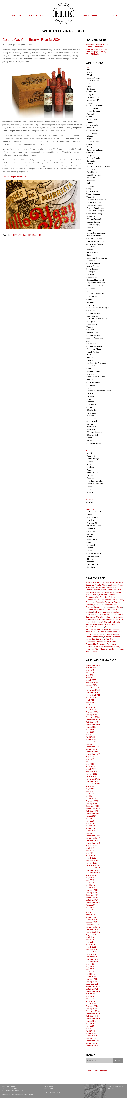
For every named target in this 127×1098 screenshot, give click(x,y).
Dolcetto (112, 597)
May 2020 (90, 823)
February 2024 (92, 712)
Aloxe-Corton (92, 252)
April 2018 (90, 885)
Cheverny (90, 310)
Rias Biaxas (91, 567)
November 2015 (93, 956)
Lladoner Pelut (92, 609)
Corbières (90, 288)
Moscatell (101, 619)
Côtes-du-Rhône (93, 382)
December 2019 (92, 835)
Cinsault (94, 594)
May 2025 (90, 675)
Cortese (111, 594)
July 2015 (90, 966)
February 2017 (92, 919)
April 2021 (90, 796)
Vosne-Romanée (93, 194)
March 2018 (91, 887)
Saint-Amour (91, 133)
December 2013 (92, 1011)
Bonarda (96, 589)
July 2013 (90, 1023)
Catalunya (90, 531)
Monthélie (90, 246)
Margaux (90, 94)
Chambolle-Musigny (95, 213)
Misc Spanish (92, 517)
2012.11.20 (16, 235)
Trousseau (90, 649)
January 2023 (91, 744)
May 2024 (90, 704)
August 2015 (91, 964)
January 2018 (91, 892)
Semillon (99, 641)
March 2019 (91, 858)
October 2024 (92, 692)
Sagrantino (90, 639)
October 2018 (92, 870)
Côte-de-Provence (94, 366)
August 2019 (91, 845)
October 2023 (92, 722)
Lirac (88, 399)
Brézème (90, 415)
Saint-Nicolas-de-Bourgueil (98, 307)
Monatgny (90, 186)
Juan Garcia (117, 607)
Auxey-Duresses (93, 266)
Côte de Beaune (93, 222)
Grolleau (89, 607)
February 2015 (92, 979)
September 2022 (93, 754)
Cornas (89, 407)
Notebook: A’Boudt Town (97, 44)
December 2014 (92, 984)
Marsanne (90, 614)
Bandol (89, 357)
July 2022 (90, 759)
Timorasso (111, 644)
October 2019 (92, 840)
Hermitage (91, 413)
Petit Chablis (91, 172)
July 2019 (90, 848)
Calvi (97, 592)
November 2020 (93, 808)
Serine (106, 641)
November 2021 (93, 779)
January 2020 (91, 833)
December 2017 (92, 895)
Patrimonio (91, 426)
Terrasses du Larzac (94, 285)
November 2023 (93, 719)
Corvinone (90, 597)
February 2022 (92, 771)
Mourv (109, 619)
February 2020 (92, 830)
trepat (116, 646)
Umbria (89, 492)
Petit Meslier (106, 629)
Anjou (88, 341)
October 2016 (92, 929)
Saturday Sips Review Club (97, 49)
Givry (88, 188)
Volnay (89, 230)
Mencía (99, 617)
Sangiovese (100, 639)
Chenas (89, 144)
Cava (88, 542)
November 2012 (93, 1043)
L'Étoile (89, 75)
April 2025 (90, 677)
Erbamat (89, 599)
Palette (89, 360)
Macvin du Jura (92, 80)
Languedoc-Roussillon (95, 282)
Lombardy (90, 467)
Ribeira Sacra (92, 564)
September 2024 (93, 695)
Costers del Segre (93, 553)
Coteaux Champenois (95, 280)
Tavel (88, 388)
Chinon (89, 299)
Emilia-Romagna (93, 458)
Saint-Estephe (92, 125)
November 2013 (93, 1013)
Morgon (90, 155)
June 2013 (90, 1026)
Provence (90, 354)
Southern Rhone (93, 371)
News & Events (89, 15)
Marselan (99, 614)
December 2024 (92, 687)
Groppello (98, 607)
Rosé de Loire (92, 332)
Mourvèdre (118, 619)
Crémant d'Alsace (93, 443)
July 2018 (90, 877)
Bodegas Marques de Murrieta (14, 176)
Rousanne (116, 636)
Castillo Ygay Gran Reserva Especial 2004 (31, 40)
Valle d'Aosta (92, 472)
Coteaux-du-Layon (94, 346)
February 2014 (92, 1006)
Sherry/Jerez (91, 539)
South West (91, 429)
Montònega (91, 619)
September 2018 (93, 872)
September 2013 (93, 1018)
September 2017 (93, 902)
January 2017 (91, 922)
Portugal (89, 499)
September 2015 (93, 961)
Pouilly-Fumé (92, 324)
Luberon (90, 374)
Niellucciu (102, 624)
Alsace (89, 440)
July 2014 (90, 996)
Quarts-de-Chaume (94, 349)
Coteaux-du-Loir (93, 313)
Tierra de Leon (92, 556)
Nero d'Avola (91, 624)
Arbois (89, 72)
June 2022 (90, 761)
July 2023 (90, 729)
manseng (106, 612)
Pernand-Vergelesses (95, 235)
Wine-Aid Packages (94, 54)
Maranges (90, 271)
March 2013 (91, 1033)
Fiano (96, 599)
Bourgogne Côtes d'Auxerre (98, 166)
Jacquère (107, 607)
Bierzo (89, 536)
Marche (89, 461)
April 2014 (90, 1001)
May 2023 (90, 734)
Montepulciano (117, 617)
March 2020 (91, 828)
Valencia (90, 561)
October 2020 (92, 811)
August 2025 (91, 667)
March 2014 (91, 1003)
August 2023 (91, 727)
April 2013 (90, 1031)
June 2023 (90, 732)
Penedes (90, 520)
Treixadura (108, 646)
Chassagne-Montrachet (96, 258)
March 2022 (91, 769)
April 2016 (90, 944)
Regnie (89, 138)
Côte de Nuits (92, 191)
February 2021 (92, 801)
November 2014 (93, 986)
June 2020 (90, 821)
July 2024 (90, 700)
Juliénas (89, 136)
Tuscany (90, 475)
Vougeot (90, 197)
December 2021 (92, 776)
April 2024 (90, 707)
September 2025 (93, 665)
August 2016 (91, 934)
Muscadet (90, 302)
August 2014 (91, 994)
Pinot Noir (107, 634)
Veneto (89, 470)
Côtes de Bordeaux (94, 105)
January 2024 (91, 714)
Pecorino (109, 627)
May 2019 (90, 853)
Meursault (90, 260)
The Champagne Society (96, 51)
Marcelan (115, 612)
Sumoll (113, 641)
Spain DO (27, 235)
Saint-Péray (91, 418)
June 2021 (90, 791)
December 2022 (92, 746)
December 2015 (92, 954)
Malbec (89, 612)
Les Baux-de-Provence (96, 363)
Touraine (90, 305)
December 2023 (92, 717)
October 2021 (92, 781)
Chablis (89, 163)
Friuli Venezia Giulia (94, 483)
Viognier (120, 649)
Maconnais (113, 609)
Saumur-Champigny (94, 338)
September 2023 (93, 724)
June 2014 (90, 998)
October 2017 (92, 900)
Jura (88, 69)
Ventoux (90, 379)
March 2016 (91, 947)
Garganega (90, 602)
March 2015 (91, 976)
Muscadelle (90, 622)
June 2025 (90, 672)
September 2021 (93, 784)
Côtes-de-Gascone (94, 432)
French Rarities (92, 352)
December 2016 (92, 924)
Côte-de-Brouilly (93, 130)
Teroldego (101, 644)
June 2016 (90, 939)
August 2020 (91, 816)
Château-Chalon (93, 78)
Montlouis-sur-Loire (95, 294)
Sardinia (89, 486)
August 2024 (91, 697)
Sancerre (90, 329)
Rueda (89, 514)
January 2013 (91, 1038)
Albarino (98, 582)
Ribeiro (89, 559)
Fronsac (89, 103)
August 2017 (91, 905)
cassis (89, 368)
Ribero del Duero (93, 525)
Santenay (90, 274)
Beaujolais (90, 127)
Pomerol (90, 114)
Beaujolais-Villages (94, 150)
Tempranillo (91, 644)
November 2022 (93, 749)
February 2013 (92, 1036)
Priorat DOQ (92, 523)
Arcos (120, 585)
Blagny (89, 255)
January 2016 (91, 952)
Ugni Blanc (100, 649)
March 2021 (91, 798)
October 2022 (92, 751)
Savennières (91, 343)
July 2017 (90, 907)
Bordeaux (90, 89)
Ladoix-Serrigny (93, 224)
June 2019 (90, 850)
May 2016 (90, 942)
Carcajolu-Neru (107, 592)
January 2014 (91, 1008)
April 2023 (90, 737)
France (88, 67)
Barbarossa (100, 587)
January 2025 (91, 685)
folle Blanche (105, 599)
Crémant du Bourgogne (96, 233)
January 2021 (91, 803)
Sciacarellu (90, 641)
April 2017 (90, 914)
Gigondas (90, 385)
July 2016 (90, 937)
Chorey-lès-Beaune (94, 238)
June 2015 (90, 969)
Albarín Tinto (108, 582)
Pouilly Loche (97, 636)
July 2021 (90, 788)
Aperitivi (90, 453)
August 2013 (91, 1021)
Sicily (88, 489)
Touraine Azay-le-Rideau (96, 318)
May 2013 (90, 1028)
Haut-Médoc (92, 119)
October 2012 (92, 1045)
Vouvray (90, 327)
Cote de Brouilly (93, 158)
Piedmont (90, 456)
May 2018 (90, 882)
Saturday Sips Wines (94, 46)
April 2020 (90, 826)
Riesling (107, 636)
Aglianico (90, 582)
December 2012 (92, 1040)
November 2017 (93, 897)
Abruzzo (90, 464)
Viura (88, 651)
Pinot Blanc (112, 631)
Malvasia (97, 612)
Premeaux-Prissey (94, 205)
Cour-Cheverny (92, 316)
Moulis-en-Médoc (94, 100)
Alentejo (90, 502)
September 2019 (93, 843)
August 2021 (91, 786)
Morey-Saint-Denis (94, 202)
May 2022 (90, 764)
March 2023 (91, 739)
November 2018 (93, 868)
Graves (89, 116)
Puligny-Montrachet (95, 241)
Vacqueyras (91, 396)
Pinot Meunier (96, 634)
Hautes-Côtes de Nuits (96, 199)
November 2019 (93, 838)
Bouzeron (90, 177)
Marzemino (109, 614)
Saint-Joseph (91, 421)
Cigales (89, 534)
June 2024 (90, 702)
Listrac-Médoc (92, 97)
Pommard (90, 227)
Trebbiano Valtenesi (94, 646)
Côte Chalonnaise (93, 175)
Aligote (98, 585)
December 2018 (92, 865)
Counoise (104, 597)
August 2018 (91, 875)
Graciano (89, 604)
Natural (107, 622)
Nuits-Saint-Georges (95, 210)
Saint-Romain (92, 269)
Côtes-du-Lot (92, 435)
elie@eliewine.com (50, 1088)
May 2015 (90, 971)
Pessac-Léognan (93, 111)
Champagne (91, 277)
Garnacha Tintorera (104, 602)
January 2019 (91, 863)
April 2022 (90, 766)
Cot (97, 597)
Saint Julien (91, 91)
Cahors (89, 437)
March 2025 (91, 680)
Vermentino (111, 649)
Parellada (90, 627)
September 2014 (93, 991)
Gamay (121, 599)
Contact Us (110, 15)
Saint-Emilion (92, 108)
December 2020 (92, 806)
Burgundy (90, 161)
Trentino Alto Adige (94, 481)
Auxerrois (90, 587)
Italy (87, 450)
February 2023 (92, 742)
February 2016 (92, 949)
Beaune (89, 249)
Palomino (111, 624)
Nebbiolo (116, 622)
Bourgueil (90, 321)
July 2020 (90, 818)
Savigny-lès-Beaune (94, 244)
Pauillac (89, 122)
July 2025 (90, 670)
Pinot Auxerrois (99, 631)
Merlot (107, 617)
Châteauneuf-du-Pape (95, 377)
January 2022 (91, 774)
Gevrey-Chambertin (95, 208)
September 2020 (93, 813)
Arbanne (113, 585)
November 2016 (93, 927)
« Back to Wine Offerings (96, 1070)
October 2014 (92, 989)
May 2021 (90, 793)
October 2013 (92, 1016)
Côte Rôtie (91, 410)
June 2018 (90, 880)
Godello (117, 602)
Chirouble (90, 152)
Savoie (89, 83)
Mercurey (90, 180)
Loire (88, 291)
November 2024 (93, 690)
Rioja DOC (36, 235)
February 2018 (92, 890)
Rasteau (89, 393)
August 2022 (91, 756)
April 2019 (90, 855)
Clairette (103, 594)
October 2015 (92, 959)
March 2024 (91, 709)
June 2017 (90, 910)
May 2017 (90, 912)
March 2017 (91, 917)
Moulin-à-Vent (92, 141)
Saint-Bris (90, 169)
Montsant (90, 545)
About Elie (16, 15)
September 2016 (93, 932)
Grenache (98, 604)
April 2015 (90, 974)
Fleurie (89, 147)
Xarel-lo (94, 651)
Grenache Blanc (110, 604)
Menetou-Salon (93, 296)
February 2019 (92, 860)
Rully (88, 183)
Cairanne (90, 401)
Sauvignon (110, 639)
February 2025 (92, 682)
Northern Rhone (93, 404)
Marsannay (91, 216)
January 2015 (91, 981)
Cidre (88, 86)
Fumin (114, 599)
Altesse (105, 585)
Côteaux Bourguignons (96, 219)
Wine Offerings (37, 15)
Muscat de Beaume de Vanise (98, 390)
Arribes (89, 547)
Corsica (89, 424)
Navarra (90, 550)
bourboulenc (106, 589)
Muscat (99, 622)
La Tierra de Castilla (94, 512)
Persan (97, 629)
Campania (90, 478)
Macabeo (103, 609)
